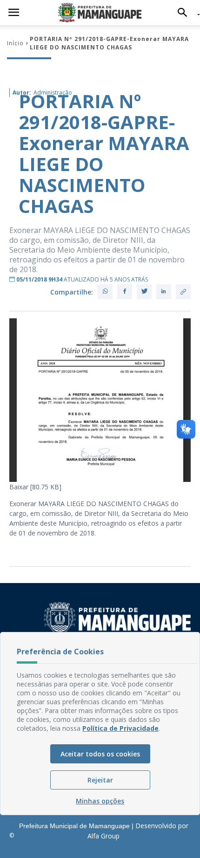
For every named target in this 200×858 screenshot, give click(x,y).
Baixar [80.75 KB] (35, 486)
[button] (185, 12)
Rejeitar (100, 780)
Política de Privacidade (120, 728)
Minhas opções (100, 800)
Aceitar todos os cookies (100, 753)
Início (15, 43)
